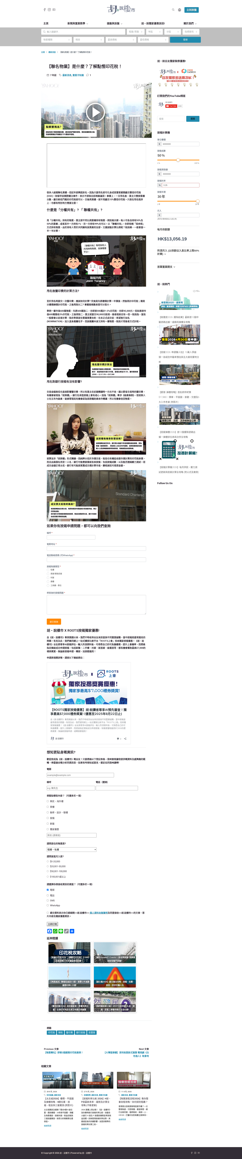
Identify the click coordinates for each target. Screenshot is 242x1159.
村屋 (52, 578)
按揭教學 (87, 1095)
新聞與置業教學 (76, 23)
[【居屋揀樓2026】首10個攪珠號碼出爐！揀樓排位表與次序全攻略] (158, 427)
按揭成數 (161, 151)
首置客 (92, 1032)
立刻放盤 (192, 9)
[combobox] (136, 32)
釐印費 (69, 1032)
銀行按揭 (80, 1032)
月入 (159, 211)
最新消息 (52, 52)
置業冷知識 (78, 75)
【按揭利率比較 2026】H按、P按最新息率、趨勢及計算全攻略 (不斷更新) (96, 1102)
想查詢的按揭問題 (56, 593)
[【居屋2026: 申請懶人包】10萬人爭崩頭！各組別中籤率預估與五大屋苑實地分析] (158, 347)
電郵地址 (52, 544)
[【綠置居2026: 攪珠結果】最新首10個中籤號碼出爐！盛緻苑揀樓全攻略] (158, 312)
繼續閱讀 (47, 1126)
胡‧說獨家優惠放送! (153, 23)
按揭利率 (161, 181)
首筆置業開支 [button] (164, 267)
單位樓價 (161, 139)
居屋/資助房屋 (56, 574)
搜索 (193, 118)
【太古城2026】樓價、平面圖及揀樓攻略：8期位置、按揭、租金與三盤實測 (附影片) (59, 1102)
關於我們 (189, 23)
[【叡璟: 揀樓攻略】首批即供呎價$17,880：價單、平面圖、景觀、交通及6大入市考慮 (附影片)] (158, 387)
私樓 (52, 570)
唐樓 (52, 582)
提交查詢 (54, 622)
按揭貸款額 (162, 169)
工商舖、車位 (55, 585)
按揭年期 (161, 192)
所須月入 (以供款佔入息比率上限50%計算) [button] (178, 252)
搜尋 (185, 39)
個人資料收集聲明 (99, 913)
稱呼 (49, 533)
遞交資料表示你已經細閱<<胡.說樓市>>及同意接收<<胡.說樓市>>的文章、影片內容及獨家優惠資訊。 (96, 915)
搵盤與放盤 (113, 23)
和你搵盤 (50, 1095)
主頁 (45, 23)
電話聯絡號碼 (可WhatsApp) (60, 555)
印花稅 (51, 1032)
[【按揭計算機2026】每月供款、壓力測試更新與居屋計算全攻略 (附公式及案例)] (158, 462)
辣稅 (60, 1032)
